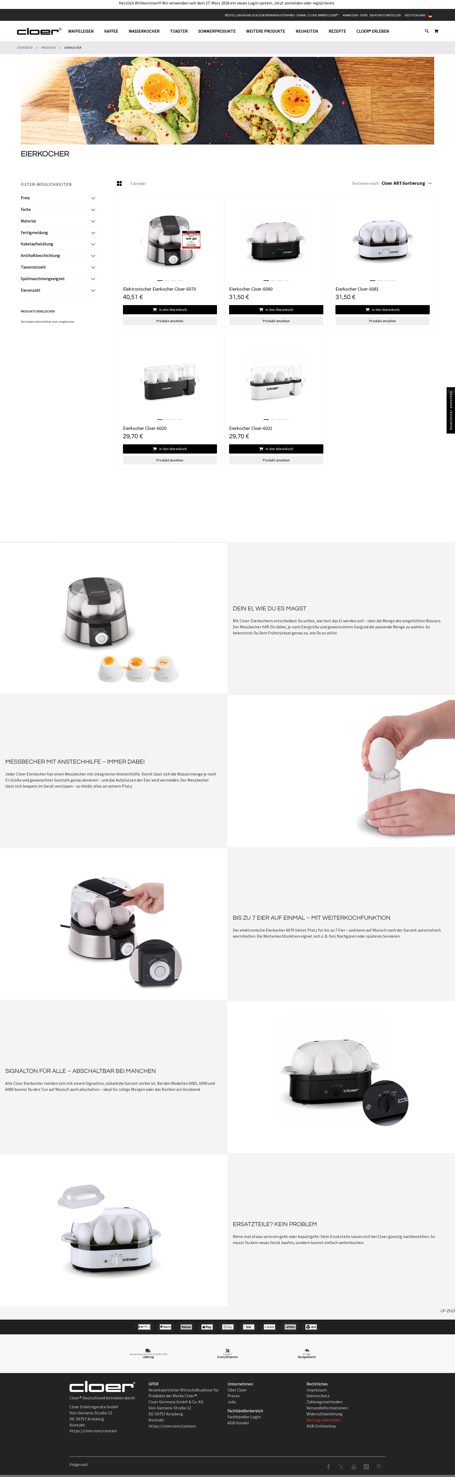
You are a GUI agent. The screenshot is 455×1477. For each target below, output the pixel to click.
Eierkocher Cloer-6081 (357, 289)
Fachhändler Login (244, 1416)
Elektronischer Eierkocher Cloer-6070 (159, 289)
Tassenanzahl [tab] (33, 267)
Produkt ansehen (169, 321)
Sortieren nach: (365, 183)
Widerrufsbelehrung (324, 1413)
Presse (234, 1395)
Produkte (48, 47)
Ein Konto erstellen (385, 15)
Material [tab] (28, 220)
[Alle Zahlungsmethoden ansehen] (227, 1327)
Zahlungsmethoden (324, 1401)
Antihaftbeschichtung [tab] (40, 255)
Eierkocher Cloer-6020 (144, 428)
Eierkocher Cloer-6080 (251, 289)
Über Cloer (237, 1390)
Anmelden (350, 15)
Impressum (316, 1390)
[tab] (231, 31)
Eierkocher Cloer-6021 (251, 428)
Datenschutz (318, 1395)
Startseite (24, 47)
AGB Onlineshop (321, 1426)
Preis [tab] (25, 197)
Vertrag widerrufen (323, 1420)
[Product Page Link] (170, 241)
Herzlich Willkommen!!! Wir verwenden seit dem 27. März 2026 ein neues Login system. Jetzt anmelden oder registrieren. (228, 3)
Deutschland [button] (415, 15)
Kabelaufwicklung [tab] (37, 243)
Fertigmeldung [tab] (34, 232)
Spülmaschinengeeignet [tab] (43, 278)
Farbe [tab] (26, 209)
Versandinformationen (327, 1407)
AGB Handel (238, 1422)
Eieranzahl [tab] (30, 290)
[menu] (231, 31)
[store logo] (39, 31)
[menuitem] (83, 31)
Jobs (232, 1401)
